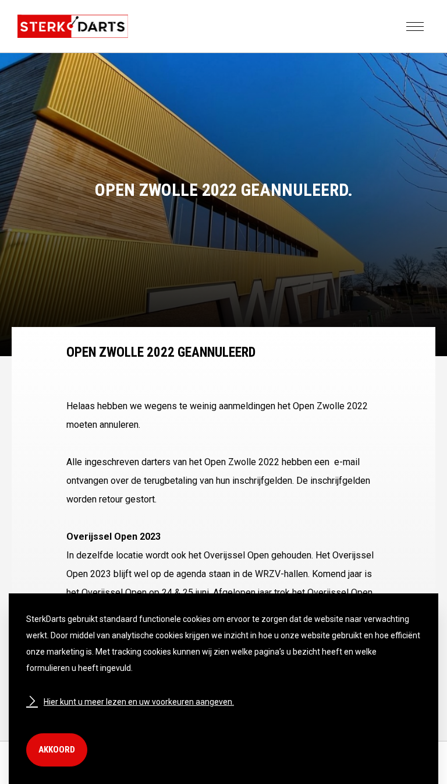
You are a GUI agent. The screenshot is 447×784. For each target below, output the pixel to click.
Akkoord (56, 749)
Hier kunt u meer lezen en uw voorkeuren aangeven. (139, 701)
